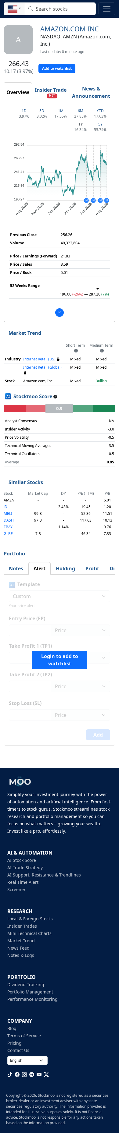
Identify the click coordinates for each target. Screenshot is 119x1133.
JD (5, 506)
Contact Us (18, 1050)
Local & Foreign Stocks (30, 919)
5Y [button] (100, 124)
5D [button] (41, 110)
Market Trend (21, 941)
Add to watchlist (57, 68)
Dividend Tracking (25, 984)
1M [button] (60, 110)
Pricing (14, 1043)
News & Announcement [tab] (91, 92)
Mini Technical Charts (29, 933)
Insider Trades (22, 926)
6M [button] (80, 110)
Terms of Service (24, 1036)
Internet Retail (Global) (42, 367)
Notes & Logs (20, 955)
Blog (11, 1028)
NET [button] (52, 95)
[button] (14, 9)
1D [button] (24, 110)
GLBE (8, 533)
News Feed (18, 948)
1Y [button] (80, 124)
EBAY (8, 526)
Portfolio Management (30, 992)
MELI (8, 513)
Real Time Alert (22, 882)
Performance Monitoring (32, 999)
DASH (9, 520)
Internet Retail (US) (39, 359)
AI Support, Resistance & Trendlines (44, 875)
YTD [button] (100, 110)
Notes (16, 568)
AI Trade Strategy (25, 867)
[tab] (18, 92)
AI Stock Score (21, 860)
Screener (16, 889)
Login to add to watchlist (59, 660)
